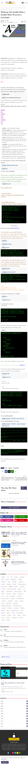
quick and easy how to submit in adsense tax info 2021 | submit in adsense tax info (18, 543)
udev (3, 617)
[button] (23, 2)
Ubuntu (19, 615)
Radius (3, 610)
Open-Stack (9, 603)
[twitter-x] (10, 753)
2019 (14, 716)
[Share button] (15, 471)
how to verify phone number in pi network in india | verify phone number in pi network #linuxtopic (18, 553)
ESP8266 (10, 586)
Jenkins (3, 593)
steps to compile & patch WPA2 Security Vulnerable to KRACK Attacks (18, 562)
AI (8, 577)
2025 (14, 701)
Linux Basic (13, 596)
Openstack (15, 603)
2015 (14, 726)
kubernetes (21, 593)
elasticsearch (4, 586)
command (21, 581)
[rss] (17, 753)
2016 (14, 723)
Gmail (3, 591)
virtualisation (14, 617)
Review (22, 610)
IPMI (25, 591)
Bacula (7, 579)
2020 (14, 713)
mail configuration (20, 598)
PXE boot (22, 608)
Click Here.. (22, 365)
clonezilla (3, 581)
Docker (15, 584)
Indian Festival (9, 591)
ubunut (24, 615)
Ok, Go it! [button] (5, 762)
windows (20, 617)
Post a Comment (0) (14, 507)
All (6, 468)
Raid (8, 610)
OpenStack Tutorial (17, 605)
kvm (3, 596)
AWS (3, 579)
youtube (22, 520)
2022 (14, 708)
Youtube (8, 620)
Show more (23, 488)
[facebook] (8, 753)
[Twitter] (9, 471)
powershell (16, 608)
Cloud (9, 581)
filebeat (16, 586)
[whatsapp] (20, 753)
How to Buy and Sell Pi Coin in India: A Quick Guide (12, 683)
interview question (18, 591)
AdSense (3, 577)
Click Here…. (17, 228)
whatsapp (22, 516)
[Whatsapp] (12, 471)
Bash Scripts (13, 579)
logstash (12, 598)
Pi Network (10, 608)
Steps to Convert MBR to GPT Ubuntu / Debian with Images (19, 533)
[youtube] (13, 753)
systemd (3, 615)
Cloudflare (15, 581)
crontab (3, 584)
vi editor (7, 617)
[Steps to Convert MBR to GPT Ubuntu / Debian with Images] (5, 534)
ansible (10, 468)
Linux (7, 596)
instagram (8, 520)
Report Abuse (7, 656)
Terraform (9, 615)
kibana (14, 593)
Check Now (3, 759)
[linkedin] (15, 753)
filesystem (22, 586)
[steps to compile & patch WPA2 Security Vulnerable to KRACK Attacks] (5, 563)
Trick (14, 615)
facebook (8, 516)
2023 (14, 706)
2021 (14, 711)
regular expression (14, 610)
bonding (20, 579)
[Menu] (2, 2)
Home (2, 7)
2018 (14, 718)
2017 (14, 721)
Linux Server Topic (5, 598)
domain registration (22, 584)
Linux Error (19, 596)
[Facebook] (6, 471)
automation (6, 7)
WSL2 (3, 620)
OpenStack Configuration (6, 605)
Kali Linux (9, 593)
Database (9, 584)
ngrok (3, 603)
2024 (14, 703)
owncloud (3, 608)
